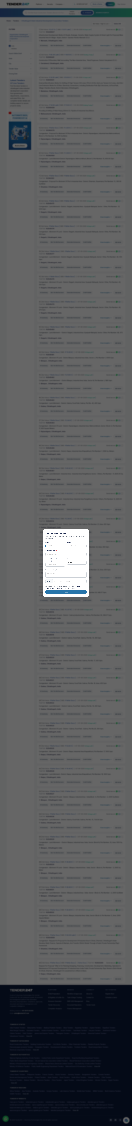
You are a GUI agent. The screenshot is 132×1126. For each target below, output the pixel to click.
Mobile (69, 542)
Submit (66, 592)
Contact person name (52, 560)
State (69, 559)
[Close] (86, 532)
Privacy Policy (59, 588)
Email (47, 542)
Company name (51, 550)
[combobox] (77, 563)
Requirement (52, 570)
